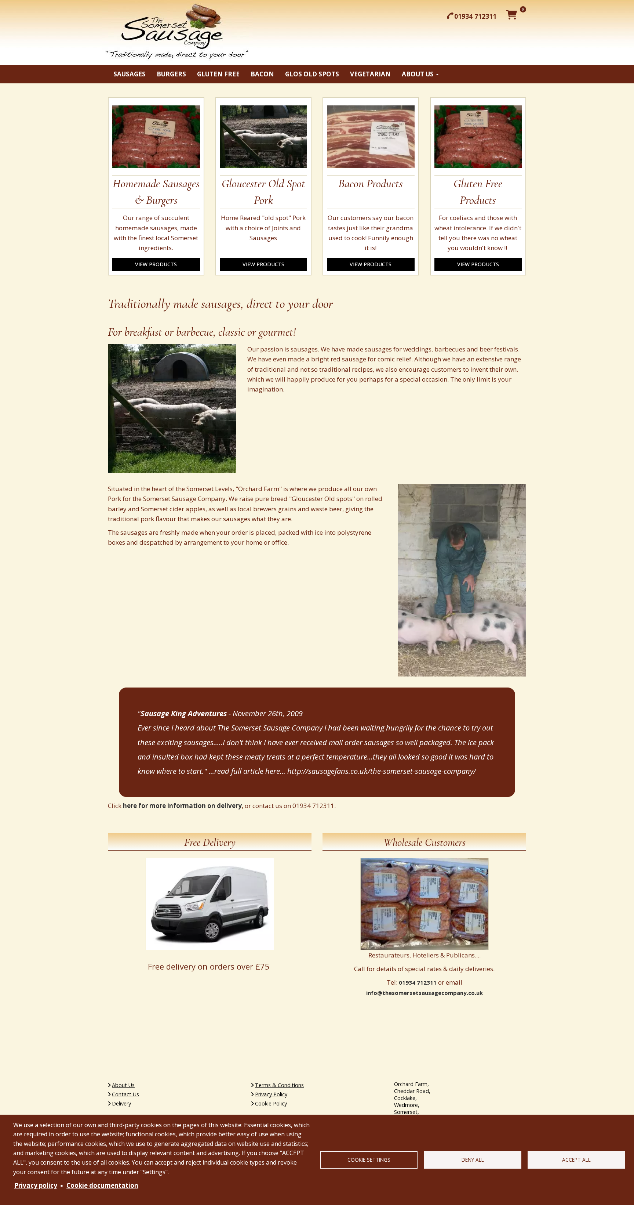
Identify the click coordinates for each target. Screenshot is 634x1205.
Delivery (121, 1103)
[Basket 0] (512, 14)
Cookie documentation (102, 1185)
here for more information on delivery (182, 805)
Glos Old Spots (312, 74)
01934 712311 (475, 16)
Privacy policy (35, 1185)
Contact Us (125, 1094)
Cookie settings (368, 1159)
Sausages (129, 74)
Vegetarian (370, 74)
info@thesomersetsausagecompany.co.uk (424, 992)
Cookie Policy (271, 1103)
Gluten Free (218, 74)
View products (156, 264)
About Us (123, 1085)
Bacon (262, 74)
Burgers (171, 74)
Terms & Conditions (279, 1085)
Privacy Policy (271, 1094)
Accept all (576, 1159)
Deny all (473, 1159)
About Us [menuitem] (418, 74)
